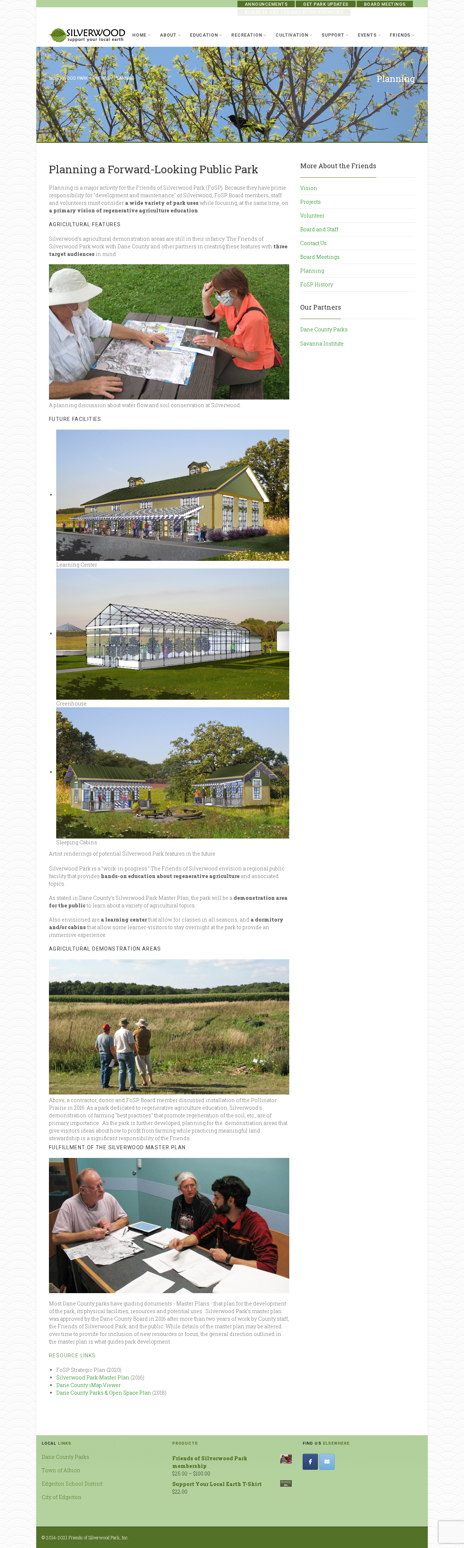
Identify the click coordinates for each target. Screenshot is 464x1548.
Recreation (246, 35)
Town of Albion (61, 1470)
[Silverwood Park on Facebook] (310, 1462)
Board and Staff (319, 229)
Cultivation (292, 35)
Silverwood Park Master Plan (92, 1377)
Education (204, 35)
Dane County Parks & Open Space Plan (103, 1392)
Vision (308, 188)
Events (367, 35)
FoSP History (316, 284)
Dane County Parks (324, 329)
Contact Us (313, 243)
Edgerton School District (72, 1483)
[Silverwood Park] (87, 35)
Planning (312, 270)
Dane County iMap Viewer (88, 1385)
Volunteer (312, 215)
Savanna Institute (322, 343)
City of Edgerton (62, 1497)
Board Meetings (385, 4)
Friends (400, 35)
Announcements (266, 4)
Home (139, 35)
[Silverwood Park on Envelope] (327, 1462)
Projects (310, 201)
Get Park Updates (325, 4)
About (168, 35)
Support (333, 35)
